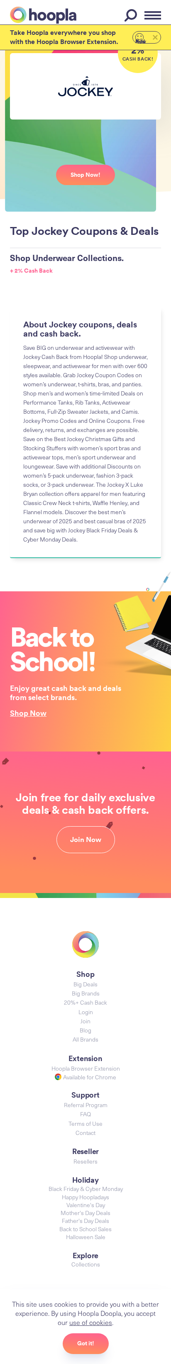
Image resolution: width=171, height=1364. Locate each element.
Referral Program (85, 1104)
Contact (85, 1132)
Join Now (85, 839)
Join (85, 1021)
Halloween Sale (85, 1237)
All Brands (85, 1039)
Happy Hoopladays (85, 1197)
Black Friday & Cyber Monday (86, 1189)
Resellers (85, 1161)
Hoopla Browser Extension (85, 1068)
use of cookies (90, 1322)
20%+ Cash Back (85, 1002)
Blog (85, 1030)
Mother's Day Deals (85, 1213)
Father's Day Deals (85, 1221)
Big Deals (85, 984)
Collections (85, 1264)
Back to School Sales (85, 1229)
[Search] (132, 15)
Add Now (140, 41)
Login (85, 1012)
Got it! (85, 1343)
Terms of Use (85, 1123)
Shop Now (28, 712)
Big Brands (86, 993)
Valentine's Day (85, 1205)
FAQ (85, 1114)
